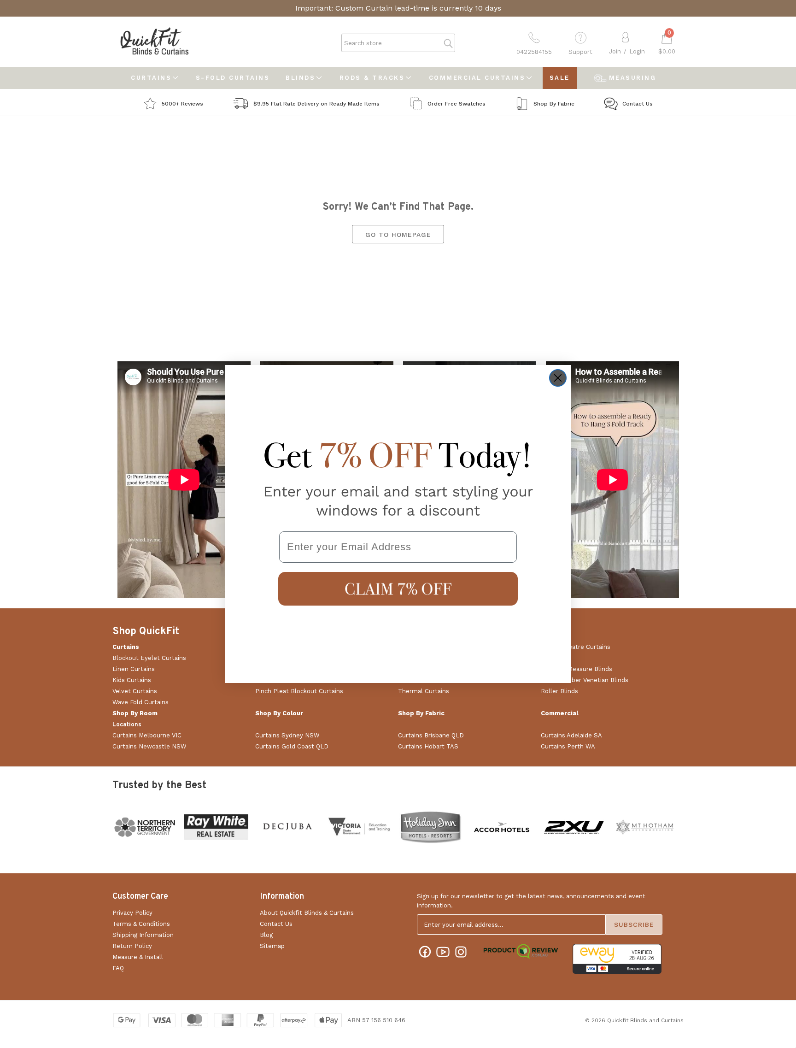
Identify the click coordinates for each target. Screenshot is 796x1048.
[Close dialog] (558, 378)
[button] (398, 589)
